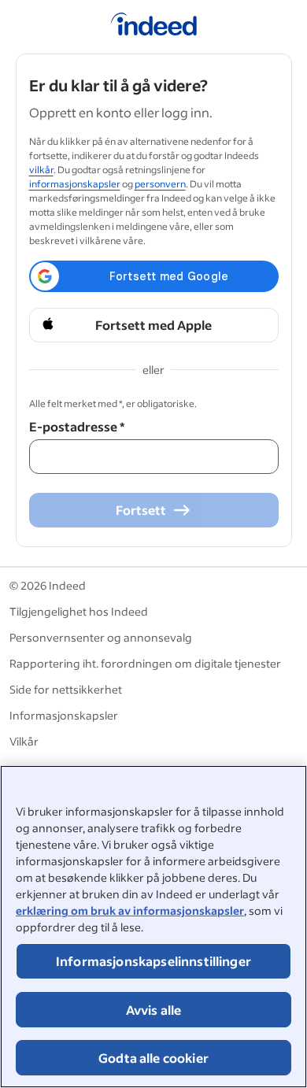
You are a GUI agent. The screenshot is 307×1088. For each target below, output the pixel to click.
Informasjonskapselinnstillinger (153, 961)
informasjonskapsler (74, 184)
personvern (160, 184)
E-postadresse (76, 426)
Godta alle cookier (153, 1057)
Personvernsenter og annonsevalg (100, 637)
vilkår (41, 170)
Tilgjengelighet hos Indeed (78, 611)
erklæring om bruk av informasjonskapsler (130, 910)
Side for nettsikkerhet (65, 689)
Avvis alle (154, 1009)
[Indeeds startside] (153, 27)
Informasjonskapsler (63, 715)
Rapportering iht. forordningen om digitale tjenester (145, 663)
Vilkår (24, 741)
